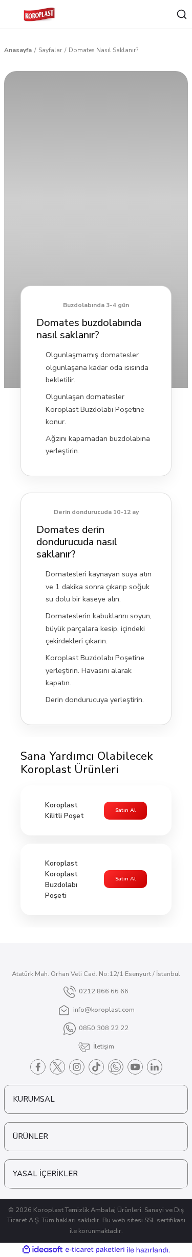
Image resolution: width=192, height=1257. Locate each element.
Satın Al (125, 810)
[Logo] (39, 14)
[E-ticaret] (95, 1249)
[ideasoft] (42, 1249)
